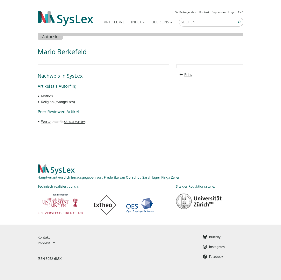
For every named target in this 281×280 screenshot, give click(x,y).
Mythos (47, 96)
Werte (46, 121)
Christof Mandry (74, 122)
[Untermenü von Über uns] (171, 22)
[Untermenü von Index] (144, 22)
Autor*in (50, 36)
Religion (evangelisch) (58, 102)
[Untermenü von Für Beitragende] (196, 12)
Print (188, 74)
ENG (240, 12)
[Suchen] (239, 22)
